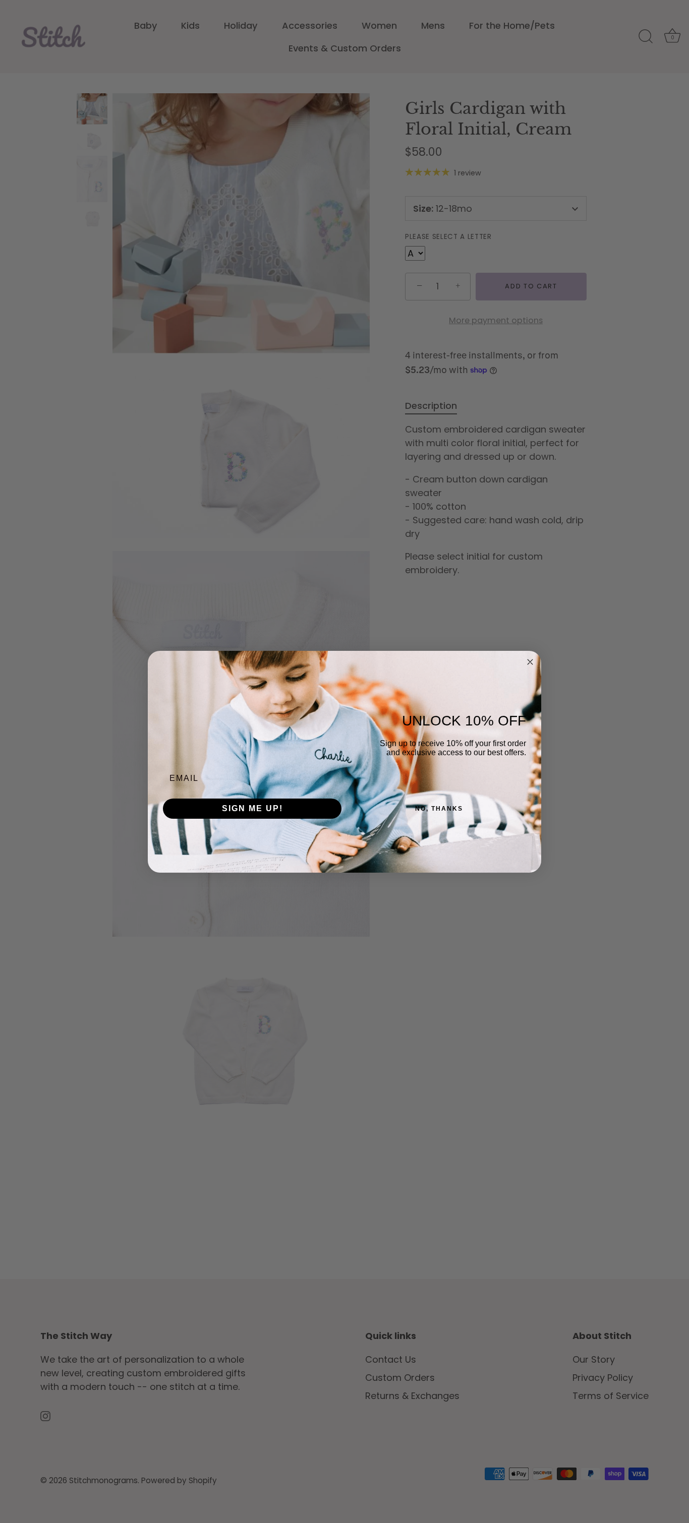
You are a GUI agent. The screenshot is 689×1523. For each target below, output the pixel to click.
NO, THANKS (439, 808)
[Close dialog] (530, 662)
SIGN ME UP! (252, 808)
